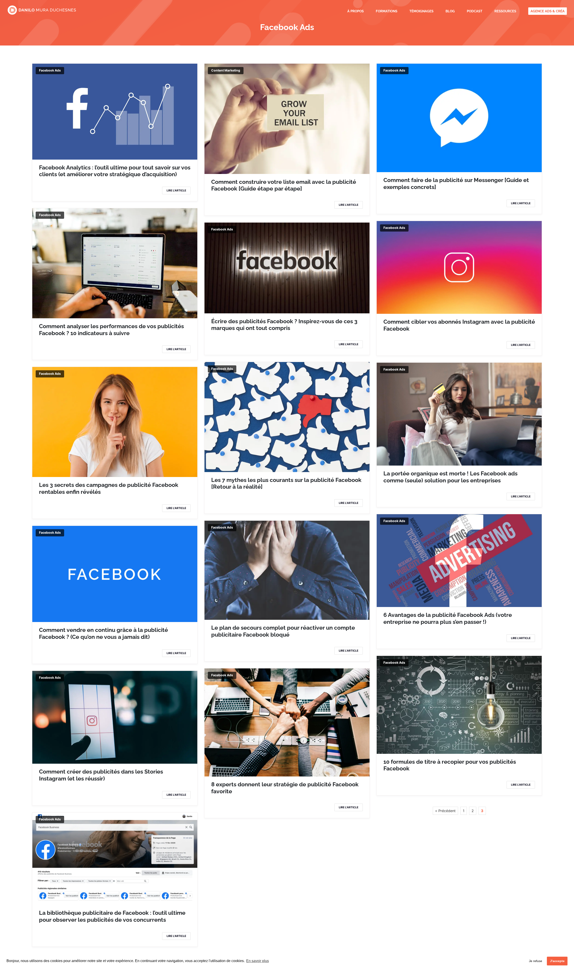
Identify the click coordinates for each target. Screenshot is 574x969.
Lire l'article (176, 190)
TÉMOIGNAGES (421, 11)
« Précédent (445, 811)
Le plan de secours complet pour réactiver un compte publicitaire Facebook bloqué (283, 631)
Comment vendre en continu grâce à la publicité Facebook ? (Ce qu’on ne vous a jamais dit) (103, 633)
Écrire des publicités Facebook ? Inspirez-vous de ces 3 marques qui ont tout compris (284, 325)
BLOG (450, 11)
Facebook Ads (50, 70)
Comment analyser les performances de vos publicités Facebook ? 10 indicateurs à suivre (111, 329)
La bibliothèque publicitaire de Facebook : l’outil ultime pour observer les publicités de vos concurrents (112, 916)
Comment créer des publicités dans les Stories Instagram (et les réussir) (101, 775)
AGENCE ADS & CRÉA (548, 11)
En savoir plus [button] (257, 961)
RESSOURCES (505, 11)
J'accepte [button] (557, 961)
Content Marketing (225, 70)
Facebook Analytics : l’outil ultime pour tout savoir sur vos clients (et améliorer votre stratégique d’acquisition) (114, 171)
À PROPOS (355, 11)
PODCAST (474, 11)
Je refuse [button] (535, 961)
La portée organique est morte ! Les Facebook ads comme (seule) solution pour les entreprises (450, 477)
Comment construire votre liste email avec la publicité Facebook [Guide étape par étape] (283, 185)
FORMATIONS (386, 11)
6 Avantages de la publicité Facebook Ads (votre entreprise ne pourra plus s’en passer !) (447, 618)
